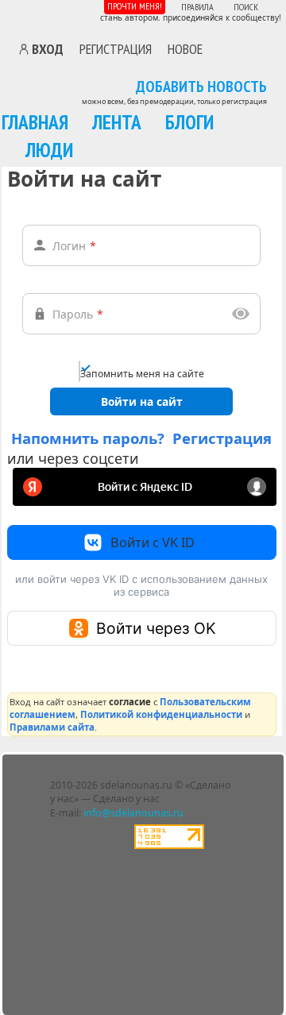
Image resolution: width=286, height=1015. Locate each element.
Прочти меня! (134, 6)
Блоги (189, 122)
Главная (35, 122)
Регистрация (115, 48)
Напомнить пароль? (87, 438)
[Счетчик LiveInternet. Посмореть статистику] (169, 845)
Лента (116, 122)
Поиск (246, 7)
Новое (185, 48)
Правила (197, 7)
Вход (48, 49)
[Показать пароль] (241, 314)
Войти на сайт (142, 401)
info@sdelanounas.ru (133, 813)
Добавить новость (201, 87)
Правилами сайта (52, 727)
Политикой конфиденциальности (161, 714)
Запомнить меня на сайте (142, 373)
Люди (49, 150)
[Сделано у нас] (62, 15)
